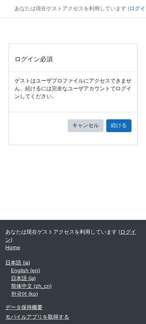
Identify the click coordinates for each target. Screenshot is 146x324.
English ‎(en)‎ (25, 270)
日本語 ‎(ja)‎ (17, 263)
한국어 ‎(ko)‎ (24, 294)
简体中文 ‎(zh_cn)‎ (31, 286)
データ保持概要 (24, 307)
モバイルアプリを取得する (37, 317)
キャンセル (85, 125)
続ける (119, 125)
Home (12, 247)
